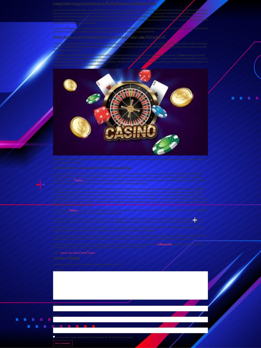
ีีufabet (74, 210)
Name (56, 304)
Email (56, 315)
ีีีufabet (79, 180)
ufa (70, 252)
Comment (58, 270)
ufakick (76, 252)
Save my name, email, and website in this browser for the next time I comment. (94, 337)
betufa (64, 252)
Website (57, 326)
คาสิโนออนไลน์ (164, 244)
